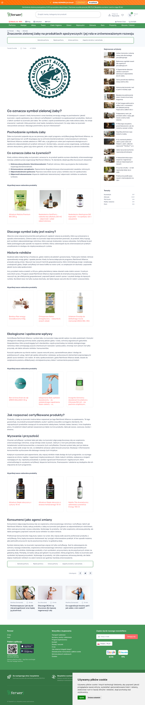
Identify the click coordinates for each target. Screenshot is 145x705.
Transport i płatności (58, 635)
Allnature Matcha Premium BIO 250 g (19, 215)
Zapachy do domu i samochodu (93, 40)
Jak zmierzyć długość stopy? (61, 649)
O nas (9, 635)
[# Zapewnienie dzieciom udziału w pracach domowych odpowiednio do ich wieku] (109, 72)
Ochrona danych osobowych (61, 654)
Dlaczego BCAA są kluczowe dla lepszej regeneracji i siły (47, 608)
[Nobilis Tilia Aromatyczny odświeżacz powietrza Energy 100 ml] (79, 487)
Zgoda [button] (81, 697)
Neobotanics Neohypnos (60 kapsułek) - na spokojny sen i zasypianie (79, 216)
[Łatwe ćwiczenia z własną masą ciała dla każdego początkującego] (109, 55)
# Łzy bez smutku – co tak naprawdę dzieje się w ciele (125, 170)
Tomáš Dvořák (12, 48)
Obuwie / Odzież (127, 25)
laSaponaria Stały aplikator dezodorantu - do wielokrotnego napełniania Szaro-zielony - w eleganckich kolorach (49, 401)
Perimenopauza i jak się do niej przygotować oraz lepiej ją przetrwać (22, 608)
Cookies (54, 656)
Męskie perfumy (58, 40)
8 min (31, 602)
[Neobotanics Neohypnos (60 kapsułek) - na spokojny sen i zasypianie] (79, 199)
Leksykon (38, 22)
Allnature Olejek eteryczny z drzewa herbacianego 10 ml (50, 503)
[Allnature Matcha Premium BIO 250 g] (20, 199)
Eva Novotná (42, 602)
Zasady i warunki (57, 644)
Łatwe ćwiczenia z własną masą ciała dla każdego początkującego (125, 55)
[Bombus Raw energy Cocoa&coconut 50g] (20, 301)
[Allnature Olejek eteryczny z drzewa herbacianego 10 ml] (50, 487)
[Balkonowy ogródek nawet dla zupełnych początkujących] (109, 63)
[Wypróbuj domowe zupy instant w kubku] (109, 134)
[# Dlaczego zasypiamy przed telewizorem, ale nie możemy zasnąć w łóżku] (109, 126)
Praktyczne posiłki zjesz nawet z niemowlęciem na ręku (125, 178)
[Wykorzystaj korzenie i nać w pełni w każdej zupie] (109, 89)
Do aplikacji (93, 2)
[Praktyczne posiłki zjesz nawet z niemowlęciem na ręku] (109, 178)
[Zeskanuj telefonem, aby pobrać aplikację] (13, 649)
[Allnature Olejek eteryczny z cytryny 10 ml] (20, 487)
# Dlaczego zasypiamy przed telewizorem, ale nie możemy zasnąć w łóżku (125, 126)
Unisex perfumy (73, 40)
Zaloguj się (131, 637)
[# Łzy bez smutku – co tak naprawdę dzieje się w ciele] (109, 170)
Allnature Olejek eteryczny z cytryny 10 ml (20, 503)
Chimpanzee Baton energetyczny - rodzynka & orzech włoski (49, 318)
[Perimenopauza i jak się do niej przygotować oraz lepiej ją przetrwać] (22, 593)
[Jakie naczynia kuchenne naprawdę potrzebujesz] (109, 152)
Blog (28, 22)
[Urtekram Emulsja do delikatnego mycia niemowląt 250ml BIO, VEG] (79, 301)
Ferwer (11, 31)
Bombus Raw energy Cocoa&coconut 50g (17, 317)
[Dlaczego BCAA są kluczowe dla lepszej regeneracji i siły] (50, 593)
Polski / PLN (105, 644)
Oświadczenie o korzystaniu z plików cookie (66, 652)
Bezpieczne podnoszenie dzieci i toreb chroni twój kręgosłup (124, 97)
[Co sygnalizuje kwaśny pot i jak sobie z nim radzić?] (78, 593)
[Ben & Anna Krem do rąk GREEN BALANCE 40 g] (20, 382)
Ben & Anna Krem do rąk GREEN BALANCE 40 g (18, 399)
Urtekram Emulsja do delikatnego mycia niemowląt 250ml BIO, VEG (78, 318)
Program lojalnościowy (59, 640)
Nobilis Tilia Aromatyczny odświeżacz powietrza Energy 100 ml (78, 504)
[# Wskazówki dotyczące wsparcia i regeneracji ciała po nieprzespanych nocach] (109, 160)
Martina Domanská (16, 602)
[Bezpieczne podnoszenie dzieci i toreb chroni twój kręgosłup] (109, 97)
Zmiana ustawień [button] (94, 697)
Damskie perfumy (43, 40)
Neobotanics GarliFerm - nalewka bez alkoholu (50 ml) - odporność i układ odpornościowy (50, 217)
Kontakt (133, 22)
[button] (27, 646)
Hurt (48, 22)
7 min (24, 48)
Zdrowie (25, 31)
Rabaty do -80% (16, 22)
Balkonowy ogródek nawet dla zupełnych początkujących (125, 63)
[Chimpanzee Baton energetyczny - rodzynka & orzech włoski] (50, 301)
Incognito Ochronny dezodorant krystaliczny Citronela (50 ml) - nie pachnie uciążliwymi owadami (78, 401)
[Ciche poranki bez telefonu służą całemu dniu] (109, 82)
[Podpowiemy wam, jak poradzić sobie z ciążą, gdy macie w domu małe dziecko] (109, 116)
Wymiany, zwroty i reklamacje (62, 637)
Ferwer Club (121, 22)
